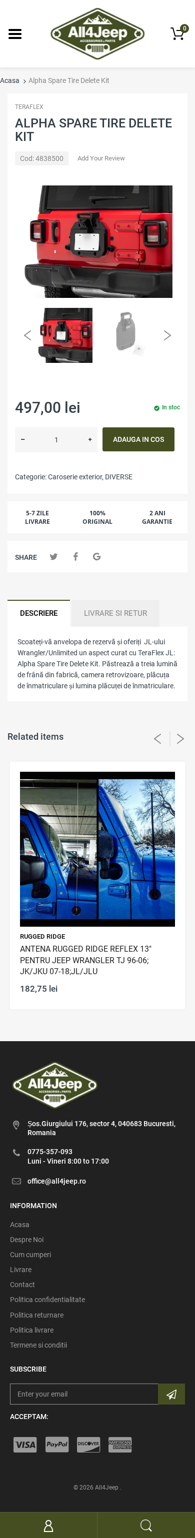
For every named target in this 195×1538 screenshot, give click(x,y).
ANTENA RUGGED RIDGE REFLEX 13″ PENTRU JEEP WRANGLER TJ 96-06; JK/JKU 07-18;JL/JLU (86, 960)
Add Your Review (101, 158)
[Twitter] (54, 556)
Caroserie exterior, (76, 477)
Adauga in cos (138, 439)
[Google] (96, 556)
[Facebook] (75, 556)
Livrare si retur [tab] (115, 613)
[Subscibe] (171, 1394)
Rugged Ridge (42, 936)
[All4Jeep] (97, 33)
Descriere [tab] (39, 613)
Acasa (10, 80)
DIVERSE (118, 477)
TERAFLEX (29, 106)
